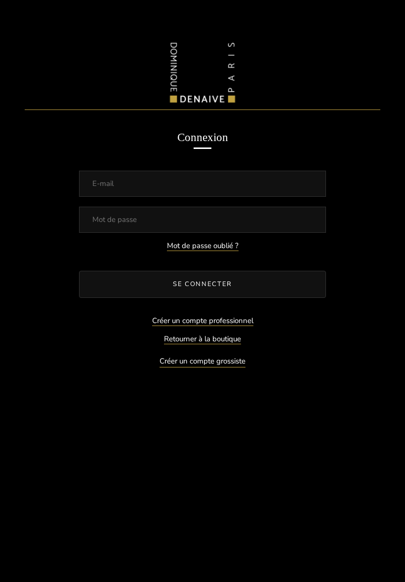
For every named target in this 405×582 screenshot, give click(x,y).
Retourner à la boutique (202, 339)
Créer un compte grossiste (202, 361)
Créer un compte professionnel (202, 321)
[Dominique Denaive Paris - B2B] (202, 70)
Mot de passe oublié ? (203, 246)
